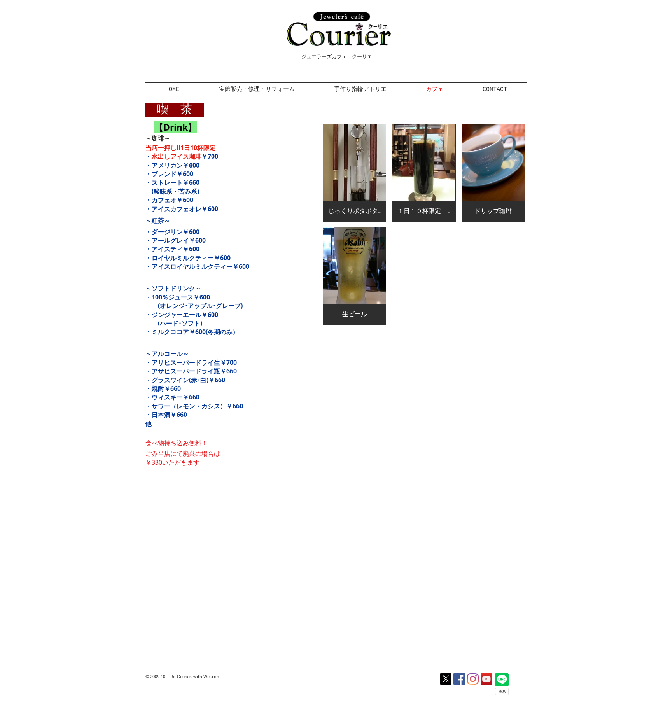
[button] (354, 173)
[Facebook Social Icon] (459, 679)
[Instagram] (473, 679)
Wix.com (211, 676)
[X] (446, 679)
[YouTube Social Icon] (486, 679)
